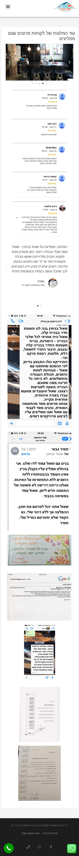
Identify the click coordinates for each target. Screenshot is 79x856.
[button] (8, 7)
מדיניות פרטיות (50, 833)
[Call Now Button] (9, 848)
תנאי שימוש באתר (30, 833)
